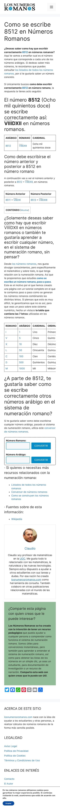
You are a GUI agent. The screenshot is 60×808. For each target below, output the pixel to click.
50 (20, 350)
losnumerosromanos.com (26, 579)
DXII (23, 145)
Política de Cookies (15, 755)
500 (21, 362)
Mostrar (24, 210)
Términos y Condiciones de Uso (22, 760)
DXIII (43, 200)
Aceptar (8, 803)
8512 (25, 52)
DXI (17, 200)
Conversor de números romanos (29, 492)
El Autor (8, 783)
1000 (22, 368)
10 (20, 344)
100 (21, 356)
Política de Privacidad (16, 751)
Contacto (9, 778)
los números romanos (24, 263)
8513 (33, 200)
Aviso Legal (10, 746)
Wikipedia (16, 519)
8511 (8, 200)
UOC (22, 558)
